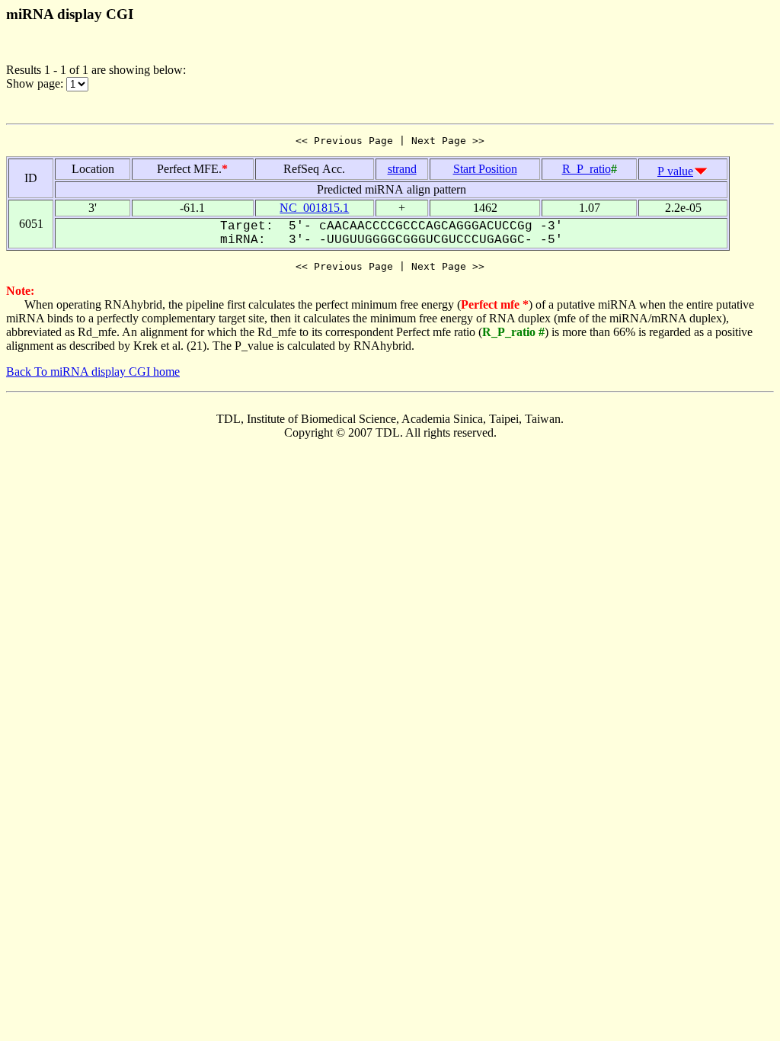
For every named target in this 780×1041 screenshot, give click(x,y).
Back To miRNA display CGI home (93, 371)
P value (675, 171)
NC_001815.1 (314, 207)
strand (402, 168)
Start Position (485, 168)
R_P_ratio (586, 168)
